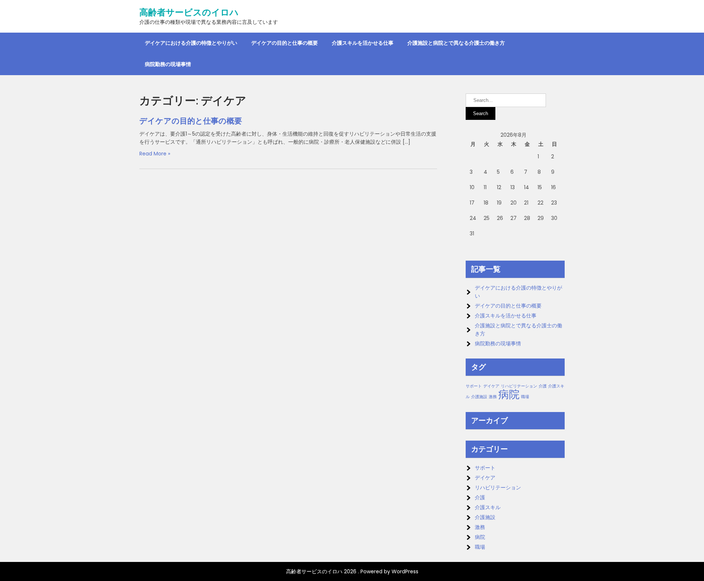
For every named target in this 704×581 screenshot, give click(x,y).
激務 (493, 397)
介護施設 (479, 397)
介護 (543, 386)
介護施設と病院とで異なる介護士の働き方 (456, 43)
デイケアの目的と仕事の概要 (284, 43)
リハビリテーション (519, 386)
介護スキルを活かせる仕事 (362, 43)
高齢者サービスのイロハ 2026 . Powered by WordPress (352, 571)
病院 (509, 394)
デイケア (491, 386)
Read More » (154, 153)
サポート (474, 386)
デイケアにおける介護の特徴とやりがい (191, 43)
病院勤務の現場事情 (168, 64)
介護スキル (487, 507)
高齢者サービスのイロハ (189, 12)
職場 (525, 397)
